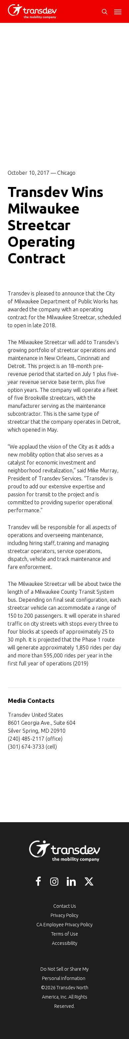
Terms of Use (64, 934)
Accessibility (64, 943)
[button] (117, 11)
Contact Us (64, 906)
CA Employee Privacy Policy (64, 924)
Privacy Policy (64, 915)
